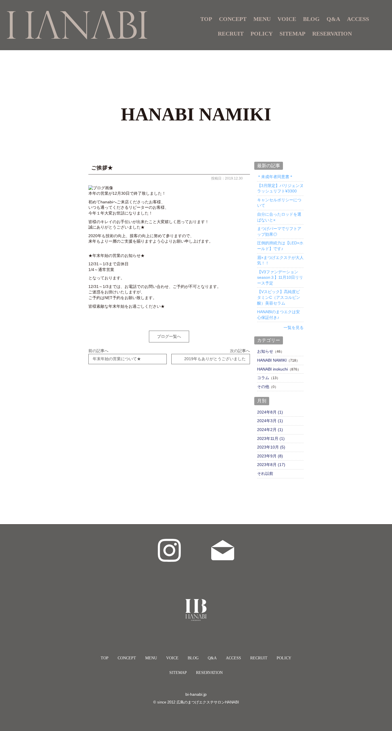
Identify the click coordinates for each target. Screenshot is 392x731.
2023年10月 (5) (271, 447)
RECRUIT (231, 33)
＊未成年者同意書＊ (275, 176)
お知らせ (265, 351)
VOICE (286, 19)
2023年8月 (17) (271, 464)
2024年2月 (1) (270, 429)
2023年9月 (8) (270, 456)
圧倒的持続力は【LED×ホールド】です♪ (280, 246)
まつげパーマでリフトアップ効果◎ (279, 231)
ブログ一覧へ (169, 336)
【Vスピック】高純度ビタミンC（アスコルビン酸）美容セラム (278, 297)
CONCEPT (233, 19)
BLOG (311, 19)
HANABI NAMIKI (272, 360)
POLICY (262, 33)
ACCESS (358, 19)
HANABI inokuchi (272, 369)
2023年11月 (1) (271, 438)
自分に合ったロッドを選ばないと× (279, 217)
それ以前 (265, 473)
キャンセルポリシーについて (279, 203)
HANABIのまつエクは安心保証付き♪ (278, 314)
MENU (151, 658)
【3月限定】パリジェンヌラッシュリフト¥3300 (280, 188)
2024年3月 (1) (270, 420)
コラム (263, 377)
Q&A (333, 19)
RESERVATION (332, 33)
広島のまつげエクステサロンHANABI (207, 702)
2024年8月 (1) (270, 412)
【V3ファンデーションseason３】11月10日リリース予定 (280, 277)
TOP (206, 19)
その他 (263, 386)
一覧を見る (294, 327)
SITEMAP (292, 33)
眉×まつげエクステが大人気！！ (280, 260)
